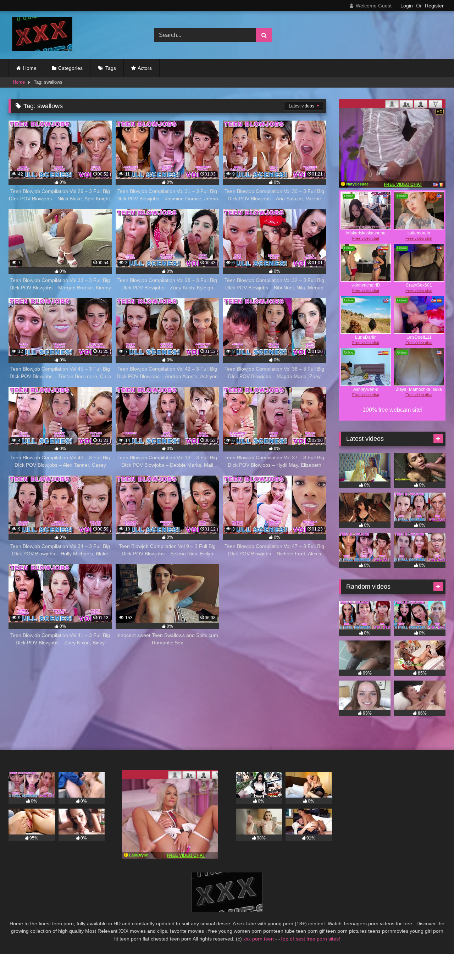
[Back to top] (432, 933)
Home (30, 68)
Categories (70, 68)
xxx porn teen (259, 939)
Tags (110, 68)
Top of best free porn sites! (310, 939)
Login (406, 6)
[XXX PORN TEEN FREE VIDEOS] (40, 35)
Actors (145, 68)
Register (434, 6)
